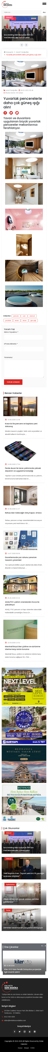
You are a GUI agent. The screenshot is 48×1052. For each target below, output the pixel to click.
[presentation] (22, 45)
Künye (20, 1048)
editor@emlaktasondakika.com (15, 1020)
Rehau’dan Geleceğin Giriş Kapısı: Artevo (23, 513)
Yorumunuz (8, 357)
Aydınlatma (10, 884)
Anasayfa (9, 52)
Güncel (8, 833)
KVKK (33, 1048)
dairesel (32, 316)
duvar (24, 320)
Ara (44, 12)
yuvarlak (8, 320)
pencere (16, 316)
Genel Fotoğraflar (22, 52)
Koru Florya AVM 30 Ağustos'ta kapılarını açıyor (21, 36)
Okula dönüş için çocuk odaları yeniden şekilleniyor (21, 900)
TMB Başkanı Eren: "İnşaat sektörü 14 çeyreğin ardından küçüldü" (23, 875)
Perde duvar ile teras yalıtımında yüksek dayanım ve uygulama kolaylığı (23, 469)
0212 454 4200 (9, 1017)
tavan (17, 320)
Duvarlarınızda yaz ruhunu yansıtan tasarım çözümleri (21, 558)
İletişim (26, 1048)
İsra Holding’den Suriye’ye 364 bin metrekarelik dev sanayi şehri (18, 849)
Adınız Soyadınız (11, 332)
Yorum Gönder (13, 382)
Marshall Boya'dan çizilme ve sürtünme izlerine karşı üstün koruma (22, 648)
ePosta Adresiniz (11, 344)
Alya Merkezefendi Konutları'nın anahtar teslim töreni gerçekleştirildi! (22, 970)
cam (24, 316)
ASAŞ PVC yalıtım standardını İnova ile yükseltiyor (22, 603)
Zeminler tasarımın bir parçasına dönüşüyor (23, 927)
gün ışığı (33, 320)
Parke (8, 910)
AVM (7, 17)
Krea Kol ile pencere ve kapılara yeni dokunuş (21, 425)
